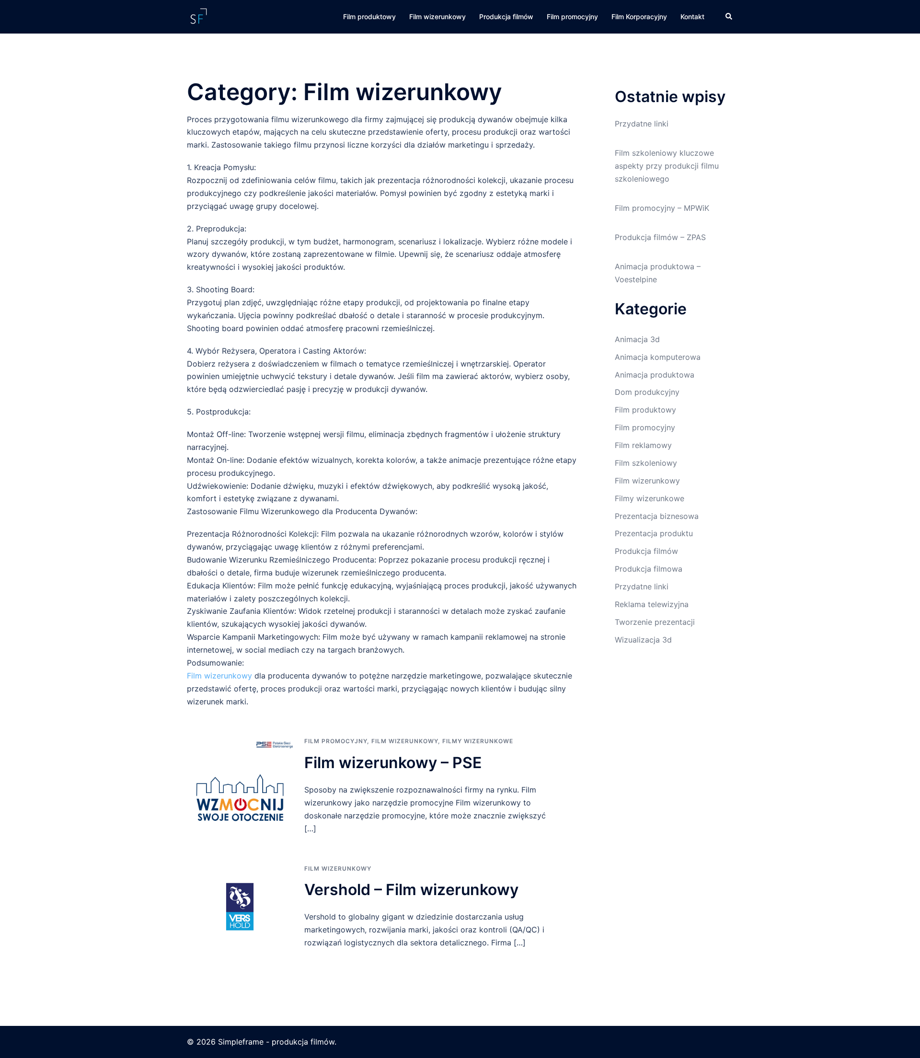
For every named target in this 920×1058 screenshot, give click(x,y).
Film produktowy (369, 16)
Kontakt (692, 16)
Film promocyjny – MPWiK (662, 208)
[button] (729, 17)
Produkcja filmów (506, 16)
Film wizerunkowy (437, 16)
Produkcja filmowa (648, 569)
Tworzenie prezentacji (655, 622)
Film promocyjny (572, 16)
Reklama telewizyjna (652, 604)
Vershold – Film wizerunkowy (411, 889)
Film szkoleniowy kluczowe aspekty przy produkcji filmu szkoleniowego (667, 166)
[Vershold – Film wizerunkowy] (240, 906)
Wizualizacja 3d (643, 639)
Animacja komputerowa (658, 357)
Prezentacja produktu (654, 533)
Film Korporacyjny (639, 16)
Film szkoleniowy (646, 463)
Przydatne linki (641, 123)
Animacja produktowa (654, 375)
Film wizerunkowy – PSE (393, 762)
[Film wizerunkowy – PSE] (240, 785)
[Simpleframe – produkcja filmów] (198, 16)
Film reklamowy (643, 445)
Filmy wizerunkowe (477, 741)
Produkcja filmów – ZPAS (660, 237)
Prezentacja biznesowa (657, 516)
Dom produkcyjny (647, 392)
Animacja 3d (637, 339)
